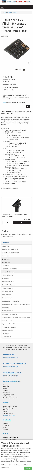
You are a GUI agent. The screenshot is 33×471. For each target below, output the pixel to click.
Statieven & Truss (7, 320)
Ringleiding (5, 307)
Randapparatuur (7, 294)
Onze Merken (6, 246)
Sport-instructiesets (8, 282)
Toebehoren (5, 333)
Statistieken (26, 465)
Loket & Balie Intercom (8, 285)
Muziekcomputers (7, 311)
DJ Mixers (6, 265)
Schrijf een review (9, 90)
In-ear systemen (7, 298)
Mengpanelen (6, 262)
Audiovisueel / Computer (9, 327)
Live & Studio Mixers (9, 272)
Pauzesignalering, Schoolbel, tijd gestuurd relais (16, 304)
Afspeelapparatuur (7, 291)
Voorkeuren (17, 465)
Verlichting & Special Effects (10, 249)
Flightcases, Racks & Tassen (10, 324)
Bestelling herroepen (9, 415)
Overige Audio (6, 259)
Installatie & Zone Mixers (10, 268)
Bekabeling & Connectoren (9, 314)
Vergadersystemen (7, 288)
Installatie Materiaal (7, 330)
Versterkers (5, 256)
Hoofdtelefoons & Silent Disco (11, 301)
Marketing (6, 467)
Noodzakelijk (7, 465)
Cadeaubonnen (6, 337)
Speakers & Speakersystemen (10, 252)
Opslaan (28, 468)
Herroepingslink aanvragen (10, 357)
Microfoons (5, 278)
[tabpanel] (16, 69)
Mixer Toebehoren (8, 275)
